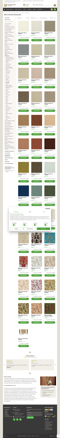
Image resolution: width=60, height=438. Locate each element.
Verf (24, 9)
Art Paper (7, 62)
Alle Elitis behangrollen (9, 57)
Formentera (8, 73)
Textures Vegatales (9, 113)
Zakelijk (34, 9)
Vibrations (7, 116)
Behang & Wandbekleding (10, 21)
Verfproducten (7, 161)
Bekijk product (23, 63)
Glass (6, 75)
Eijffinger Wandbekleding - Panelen (9, 54)
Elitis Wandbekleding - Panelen (10, 120)
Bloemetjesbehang (49, 429)
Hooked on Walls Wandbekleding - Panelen (9, 128)
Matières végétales (9, 85)
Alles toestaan (43, 228)
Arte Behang (7, 25)
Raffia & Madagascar (9, 103)
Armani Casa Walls (8, 23)
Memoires (7, 89)
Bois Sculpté (8, 65)
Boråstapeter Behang (8, 29)
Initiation (7, 79)
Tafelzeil (6, 159)
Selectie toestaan (30, 228)
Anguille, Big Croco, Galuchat (9, 61)
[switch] (24, 225)
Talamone (7, 110)
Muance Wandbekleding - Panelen (9, 139)
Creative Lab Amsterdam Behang (9, 45)
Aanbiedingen (7, 17)
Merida (7, 90)
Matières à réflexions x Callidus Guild (9, 87)
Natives (7, 93)
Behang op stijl (18, 9)
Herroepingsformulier (8, 416)
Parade (7, 100)
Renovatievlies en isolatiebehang (8, 155)
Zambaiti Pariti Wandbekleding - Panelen (10, 148)
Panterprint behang (49, 424)
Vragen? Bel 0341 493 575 (43, 5)
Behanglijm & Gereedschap (9, 151)
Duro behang (7, 46)
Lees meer (8, 367)
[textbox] (52, 18)
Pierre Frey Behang (8, 141)
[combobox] (52, 18)
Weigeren (16, 228)
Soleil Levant (8, 109)
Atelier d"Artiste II (8, 64)
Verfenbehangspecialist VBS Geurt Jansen (10, 5)
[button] (14, 419)
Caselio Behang (7, 38)
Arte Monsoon (48, 423)
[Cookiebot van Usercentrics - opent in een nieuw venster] (46, 208)
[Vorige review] (5, 364)
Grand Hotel (8, 76)
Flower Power (8, 72)
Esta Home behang (8, 123)
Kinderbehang (7, 134)
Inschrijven (30, 417)
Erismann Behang (8, 122)
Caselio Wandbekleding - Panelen (9, 41)
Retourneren (7, 415)
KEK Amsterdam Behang (9, 133)
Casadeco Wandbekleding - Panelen (9, 33)
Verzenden (6, 414)
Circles (6, 42)
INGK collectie (7, 130)
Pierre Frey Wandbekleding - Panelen (9, 143)
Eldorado (7, 69)
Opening (7, 96)
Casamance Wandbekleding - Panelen (9, 37)
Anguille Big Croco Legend (10, 58)
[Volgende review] (55, 364)
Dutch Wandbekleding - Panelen (8, 50)
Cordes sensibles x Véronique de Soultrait (9, 67)
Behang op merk (9, 9)
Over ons (39, 9)
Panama (7, 99)
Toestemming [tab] (16, 211)
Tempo (7, 112)
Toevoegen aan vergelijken (24, 37)
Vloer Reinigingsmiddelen (9, 163)
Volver (7, 119)
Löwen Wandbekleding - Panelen (9, 137)
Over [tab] (44, 211)
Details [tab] (30, 211)
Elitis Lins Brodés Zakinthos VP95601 (48, 316)
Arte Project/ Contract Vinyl (9, 26)
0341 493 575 (16, 412)
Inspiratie (29, 9)
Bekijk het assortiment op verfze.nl (10, 171)
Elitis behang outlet (49, 425)
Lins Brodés (9, 82)
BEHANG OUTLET (7, 19)
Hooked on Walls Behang (9, 126)
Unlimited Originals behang (9, 146)
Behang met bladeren (49, 422)
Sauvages (7, 106)
